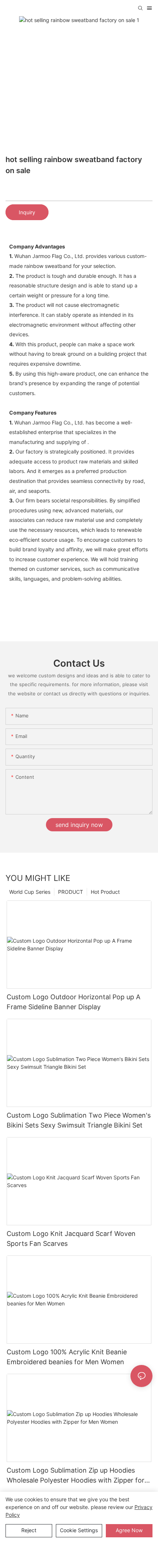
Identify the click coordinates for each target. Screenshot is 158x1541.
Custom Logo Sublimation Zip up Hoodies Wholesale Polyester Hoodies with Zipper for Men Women (75, 1475)
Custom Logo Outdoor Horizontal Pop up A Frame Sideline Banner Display (73, 1002)
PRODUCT (70, 892)
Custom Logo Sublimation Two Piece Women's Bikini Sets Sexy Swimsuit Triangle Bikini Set (79, 1120)
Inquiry (27, 212)
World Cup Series (29, 892)
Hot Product (105, 892)
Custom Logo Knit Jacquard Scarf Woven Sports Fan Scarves (71, 1238)
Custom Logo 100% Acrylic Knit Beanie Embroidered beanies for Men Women (67, 1357)
